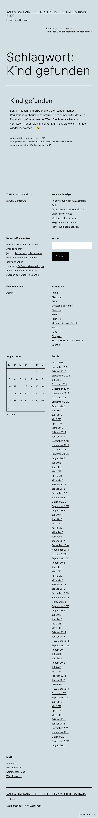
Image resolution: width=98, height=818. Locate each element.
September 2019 (60, 401)
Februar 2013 (59, 675)
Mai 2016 (56, 571)
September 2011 (60, 741)
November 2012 (60, 689)
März (12, 414)
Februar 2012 (59, 719)
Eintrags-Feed (14, 767)
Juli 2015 (56, 615)
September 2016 (60, 558)
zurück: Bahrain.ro (16, 200)
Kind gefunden (31, 100)
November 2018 (60, 445)
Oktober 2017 (59, 501)
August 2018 (58, 458)
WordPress (35, 805)
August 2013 (58, 662)
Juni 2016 (57, 567)
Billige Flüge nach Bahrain (65, 222)
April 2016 (57, 575)
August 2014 (58, 649)
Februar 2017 (59, 536)
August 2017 (58, 510)
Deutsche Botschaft (62, 305)
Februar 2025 (59, 371)
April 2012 (57, 710)
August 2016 (58, 562)
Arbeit (55, 301)
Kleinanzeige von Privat (64, 323)
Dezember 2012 (60, 684)
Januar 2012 (58, 723)
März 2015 (57, 628)
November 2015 (60, 597)
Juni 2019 (57, 415)
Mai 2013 (56, 671)
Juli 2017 (56, 515)
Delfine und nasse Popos (30, 266)
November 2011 (60, 732)
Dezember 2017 (60, 493)
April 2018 (57, 475)
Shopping (57, 336)
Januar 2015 (58, 636)
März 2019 (57, 427)
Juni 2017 (57, 519)
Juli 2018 (56, 462)
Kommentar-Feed (15, 772)
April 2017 (57, 528)
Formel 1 (56, 318)
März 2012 (57, 715)
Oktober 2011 (59, 736)
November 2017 (60, 497)
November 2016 (60, 549)
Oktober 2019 (59, 397)
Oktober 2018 (59, 449)
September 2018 (60, 454)
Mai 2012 (56, 706)
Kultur (55, 327)
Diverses (31, 141)
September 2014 (61, 645)
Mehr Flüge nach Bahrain (65, 226)
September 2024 (61, 375)
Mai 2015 (56, 623)
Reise (54, 332)
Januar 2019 (58, 436)
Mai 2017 (56, 523)
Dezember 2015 (60, 593)
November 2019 (60, 393)
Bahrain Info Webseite (69, 30)
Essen (55, 314)
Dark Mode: (86, 814)
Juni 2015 (57, 619)
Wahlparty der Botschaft (65, 218)
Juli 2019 (56, 410)
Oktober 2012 (59, 693)
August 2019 (58, 406)
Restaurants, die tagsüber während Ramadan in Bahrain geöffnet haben (24, 257)
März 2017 (57, 532)
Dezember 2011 (60, 728)
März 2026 (57, 362)
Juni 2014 (57, 658)
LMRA (48, 145)
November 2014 (60, 641)
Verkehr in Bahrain (27, 270)
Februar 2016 (59, 584)
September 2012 (60, 697)
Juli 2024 (57, 380)
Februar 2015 (59, 632)
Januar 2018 (58, 488)
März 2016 (57, 580)
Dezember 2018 (60, 441)
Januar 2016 (58, 588)
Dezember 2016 (60, 545)
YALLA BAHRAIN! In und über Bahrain (54, 141)
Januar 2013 (58, 680)
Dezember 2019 (60, 388)
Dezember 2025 (60, 367)
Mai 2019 (56, 419)
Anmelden (11, 763)
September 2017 (60, 506)
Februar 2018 (59, 484)
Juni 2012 (57, 702)
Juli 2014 (56, 654)
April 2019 (57, 423)
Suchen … (57, 238)
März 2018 (57, 480)
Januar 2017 (58, 541)
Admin (9, 292)
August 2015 (58, 610)
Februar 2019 (59, 432)
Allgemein (57, 297)
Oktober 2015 (59, 602)
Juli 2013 (56, 667)
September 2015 (60, 606)
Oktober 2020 (59, 384)
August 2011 (58, 745)
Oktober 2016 (59, 554)
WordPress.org (14, 776)
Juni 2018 (57, 467)
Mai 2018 (56, 471)
